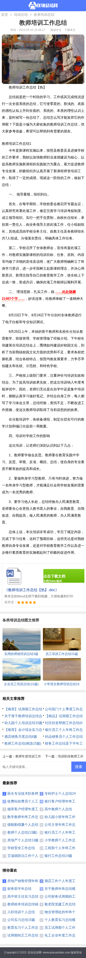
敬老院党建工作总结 (59, 904)
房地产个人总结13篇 (23, 840)
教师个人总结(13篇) (22, 832)
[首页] (43, 6)
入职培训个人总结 (21, 912)
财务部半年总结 (19, 889)
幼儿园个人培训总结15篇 (23, 723)
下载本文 (69, 30)
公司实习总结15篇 (21, 920)
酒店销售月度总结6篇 (20, 736)
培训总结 (21, 14)
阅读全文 (55, 30)
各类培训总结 (44, 14)
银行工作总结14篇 (58, 856)
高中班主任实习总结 (22, 896)
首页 (4, 14)
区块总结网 (35, 952)
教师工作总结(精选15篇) (22, 743)
